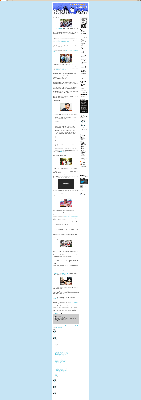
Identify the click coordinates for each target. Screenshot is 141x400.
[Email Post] (61, 313)
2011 (54, 386)
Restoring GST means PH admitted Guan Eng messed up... (61, 353)
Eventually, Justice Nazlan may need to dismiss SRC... (61, 360)
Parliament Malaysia (83, 144)
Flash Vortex (82, 170)
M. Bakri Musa (83, 76)
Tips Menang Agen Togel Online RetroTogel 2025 (84, 159)
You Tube (82, 173)
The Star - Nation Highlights (83, 122)
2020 (54, 337)
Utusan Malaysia (83, 155)
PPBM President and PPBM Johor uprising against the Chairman (61, 41)
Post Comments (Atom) (59, 327)
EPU (81, 136)
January (56, 376)
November (56, 340)
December (56, 339)
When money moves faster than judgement (84, 43)
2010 (54, 387)
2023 (54, 333)
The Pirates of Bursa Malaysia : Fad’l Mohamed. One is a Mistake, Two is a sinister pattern (84, 92)
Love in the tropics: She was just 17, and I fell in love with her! (83, 166)
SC (81, 147)
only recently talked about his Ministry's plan (61, 69)
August (56, 344)
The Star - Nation (83, 125)
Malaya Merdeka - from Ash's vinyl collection (84, 162)
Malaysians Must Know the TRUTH (84, 42)
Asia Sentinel (82, 117)
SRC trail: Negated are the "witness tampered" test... (61, 361)
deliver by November (64, 274)
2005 (54, 393)
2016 (54, 380)
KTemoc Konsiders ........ (84, 36)
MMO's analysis (55, 30)
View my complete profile (85, 186)
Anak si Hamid (83, 161)
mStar (81, 141)
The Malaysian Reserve (83, 151)
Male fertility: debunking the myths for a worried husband (84, 130)
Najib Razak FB (83, 143)
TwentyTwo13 (82, 154)
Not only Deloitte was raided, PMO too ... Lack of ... (61, 354)
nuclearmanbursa (83, 89)
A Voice (85, 185)
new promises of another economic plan (61, 295)
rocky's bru (82, 65)
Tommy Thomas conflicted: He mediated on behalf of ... (61, 348)
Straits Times (82, 150)
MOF (81, 140)
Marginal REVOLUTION (83, 82)
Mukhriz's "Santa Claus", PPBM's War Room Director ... (61, 370)
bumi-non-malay (57, 316)
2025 (54, 331)
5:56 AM (56, 320)
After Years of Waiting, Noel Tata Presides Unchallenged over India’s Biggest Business (84, 119)
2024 (54, 332)
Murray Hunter (82, 142)
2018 (54, 378)
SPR (81, 149)
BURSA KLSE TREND (84, 94)
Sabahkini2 (82, 146)
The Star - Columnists (83, 128)
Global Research (83, 30)
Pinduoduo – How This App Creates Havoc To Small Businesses (83, 56)
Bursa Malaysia (83, 135)
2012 (54, 385)
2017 (54, 379)
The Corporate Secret (83, 85)
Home (66, 325)
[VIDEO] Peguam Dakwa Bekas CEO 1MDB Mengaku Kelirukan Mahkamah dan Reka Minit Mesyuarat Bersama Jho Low (84, 61)
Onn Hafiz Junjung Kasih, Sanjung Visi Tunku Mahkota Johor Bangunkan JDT (84, 51)
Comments (82, 191)
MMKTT (57, 112)
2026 (54, 330)
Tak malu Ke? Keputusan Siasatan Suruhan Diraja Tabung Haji (84, 77)
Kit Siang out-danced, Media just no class (59, 355)
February (56, 375)
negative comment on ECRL (65, 273)
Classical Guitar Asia (83, 157)
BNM (81, 134)
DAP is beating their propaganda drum (57, 28)
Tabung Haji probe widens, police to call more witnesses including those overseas (84, 47)
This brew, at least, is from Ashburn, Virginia (84, 84)
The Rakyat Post (83, 152)
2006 (54, 392)
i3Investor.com (82, 137)
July (55, 345)
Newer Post (55, 325)
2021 (54, 336)
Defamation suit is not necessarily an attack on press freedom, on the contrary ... (83, 67)
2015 (54, 381)
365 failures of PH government (63, 299)
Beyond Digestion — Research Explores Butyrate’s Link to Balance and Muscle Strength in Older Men (84, 33)
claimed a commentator (62, 151)
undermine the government (65, 300)
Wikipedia (82, 172)
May (55, 347)
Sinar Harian (82, 148)
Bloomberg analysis (55, 231)
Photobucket (82, 171)
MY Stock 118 (83, 96)
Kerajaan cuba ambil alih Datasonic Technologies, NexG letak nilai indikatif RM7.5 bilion (84, 87)
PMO (81, 145)
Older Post (77, 325)
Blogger (73, 397)
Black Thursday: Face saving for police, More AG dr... (61, 364)
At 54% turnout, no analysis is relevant (59, 363)
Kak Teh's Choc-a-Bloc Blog (84, 165)
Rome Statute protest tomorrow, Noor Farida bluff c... (61, 369)
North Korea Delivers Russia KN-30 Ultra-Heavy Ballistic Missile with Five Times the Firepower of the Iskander (84, 38)
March (55, 374)
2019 (54, 338)
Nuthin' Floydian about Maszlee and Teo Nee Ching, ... (61, 368)
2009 (54, 388)
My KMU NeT (83, 50)
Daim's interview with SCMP (56, 273)
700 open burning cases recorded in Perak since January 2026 (83, 123)
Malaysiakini (82, 139)
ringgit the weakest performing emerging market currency (61, 153)
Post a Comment (57, 322)
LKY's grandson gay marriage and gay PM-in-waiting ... (61, 352)
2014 (54, 382)
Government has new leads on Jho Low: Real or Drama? (61, 356)
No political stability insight (58, 362)
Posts (82, 190)
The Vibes (82, 153)
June (55, 346)
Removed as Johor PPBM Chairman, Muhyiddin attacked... (61, 371)
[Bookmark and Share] (83, 194)
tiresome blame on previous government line (70, 304)
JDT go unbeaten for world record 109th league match (84, 116)
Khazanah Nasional (83, 138)
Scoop (82, 45)
